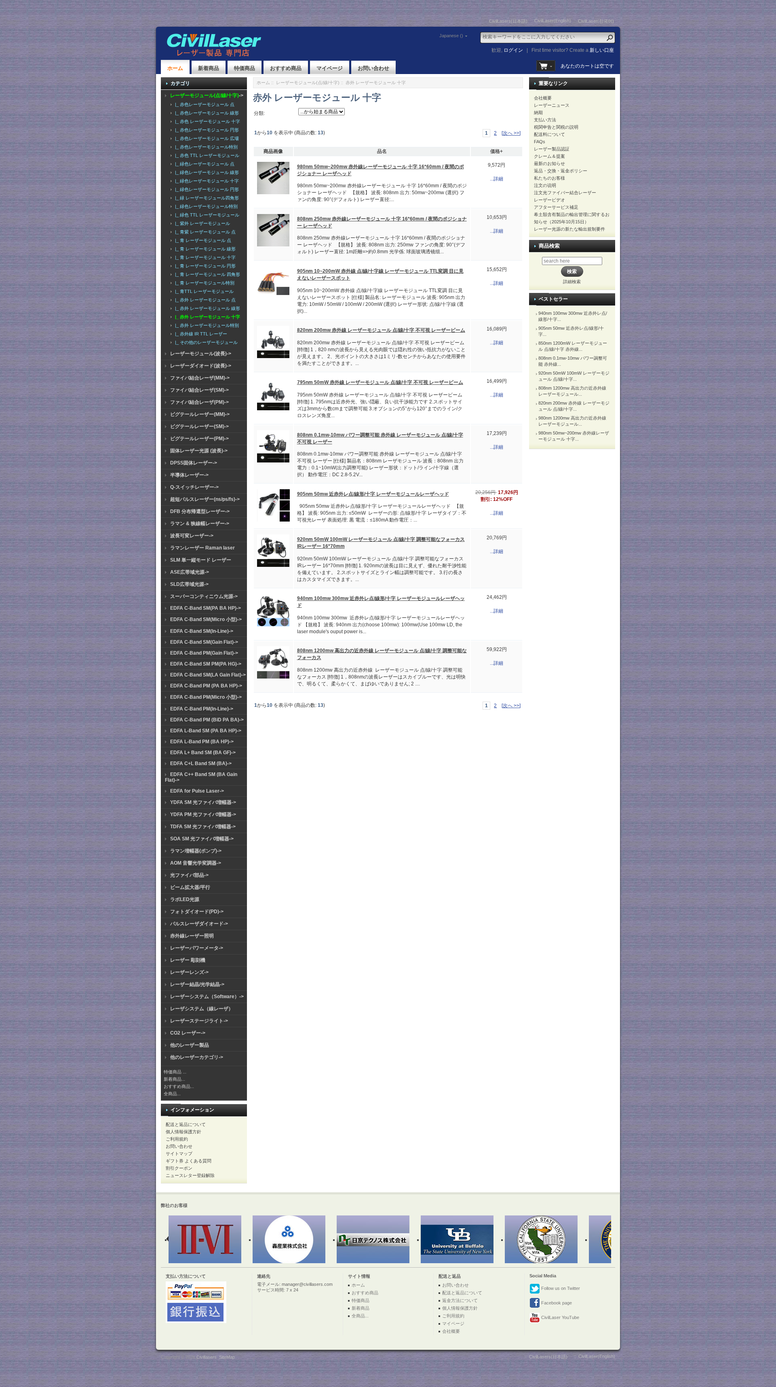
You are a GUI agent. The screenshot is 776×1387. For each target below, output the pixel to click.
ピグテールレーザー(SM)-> (199, 426)
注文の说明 (545, 185)
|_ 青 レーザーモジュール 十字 (204, 257)
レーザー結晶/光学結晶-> (197, 984)
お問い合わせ (373, 68)
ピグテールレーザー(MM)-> (200, 414)
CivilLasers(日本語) (508, 21)
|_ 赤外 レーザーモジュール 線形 (206, 308)
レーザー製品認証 (551, 148)
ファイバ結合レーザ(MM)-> (200, 378)
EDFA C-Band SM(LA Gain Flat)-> (208, 675)
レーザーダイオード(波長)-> (200, 366)
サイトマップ (179, 1153)
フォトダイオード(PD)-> (197, 911)
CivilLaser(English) (552, 20)
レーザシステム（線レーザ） (201, 1009)
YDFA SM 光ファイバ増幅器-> (203, 802)
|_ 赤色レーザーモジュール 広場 (206, 138)
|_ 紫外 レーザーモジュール (201, 223)
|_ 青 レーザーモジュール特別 (203, 282)
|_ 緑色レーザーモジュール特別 (205, 206)
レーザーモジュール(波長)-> (200, 353)
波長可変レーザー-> (191, 536)
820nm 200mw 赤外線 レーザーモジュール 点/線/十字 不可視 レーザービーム (381, 330)
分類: (259, 113)
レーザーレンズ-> (189, 972)
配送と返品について (186, 1124)
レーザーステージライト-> (199, 1021)
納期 (538, 112)
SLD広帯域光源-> (189, 584)
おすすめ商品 (286, 68)
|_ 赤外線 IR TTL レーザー (200, 333)
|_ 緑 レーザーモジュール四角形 (206, 197)
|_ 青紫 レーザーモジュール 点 (204, 231)
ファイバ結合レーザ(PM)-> (199, 402)
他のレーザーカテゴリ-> (196, 1057)
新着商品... (174, 1079)
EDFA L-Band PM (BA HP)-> (202, 741)
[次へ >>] (511, 133)
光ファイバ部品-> (189, 875)
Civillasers (206, 1357)
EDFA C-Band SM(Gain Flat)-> (204, 642)
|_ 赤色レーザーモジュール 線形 (206, 112)
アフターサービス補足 (556, 207)
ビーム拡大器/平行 (190, 887)
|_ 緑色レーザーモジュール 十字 (206, 180)
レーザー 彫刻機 (187, 960)
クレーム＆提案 (549, 156)
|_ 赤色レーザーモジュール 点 (203, 104)
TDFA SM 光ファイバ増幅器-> (203, 826)
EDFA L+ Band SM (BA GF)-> (203, 752)
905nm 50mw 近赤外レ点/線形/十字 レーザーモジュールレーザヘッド (373, 494)
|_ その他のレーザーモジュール (205, 342)
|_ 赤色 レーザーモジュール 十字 (206, 121)
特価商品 (244, 68)
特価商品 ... (175, 1071)
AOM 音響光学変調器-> (195, 863)
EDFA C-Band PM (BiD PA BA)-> (207, 720)
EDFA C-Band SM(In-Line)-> (201, 631)
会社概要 (543, 97)
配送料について (549, 134)
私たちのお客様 (549, 178)
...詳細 (496, 178)
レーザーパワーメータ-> (196, 948)
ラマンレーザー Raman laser (202, 548)
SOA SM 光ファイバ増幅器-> (202, 839)
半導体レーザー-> (189, 475)
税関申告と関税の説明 (556, 127)
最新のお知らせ (549, 163)
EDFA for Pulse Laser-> (197, 791)
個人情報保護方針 (183, 1131)
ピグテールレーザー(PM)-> (199, 438)
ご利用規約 (177, 1139)
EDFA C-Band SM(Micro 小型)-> (206, 619)
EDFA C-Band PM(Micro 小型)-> (206, 697)
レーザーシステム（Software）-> (207, 996)
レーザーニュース (551, 105)
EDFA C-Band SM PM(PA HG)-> (205, 664)
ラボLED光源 (184, 899)
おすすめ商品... (179, 1086)
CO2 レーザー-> (187, 1033)
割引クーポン (179, 1168)
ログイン (513, 50)
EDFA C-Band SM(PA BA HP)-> (205, 608)
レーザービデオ (549, 199)
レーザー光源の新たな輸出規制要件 (569, 229)
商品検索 (549, 246)
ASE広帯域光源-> (189, 572)
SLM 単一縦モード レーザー (200, 560)
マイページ (329, 68)
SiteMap (227, 1357)
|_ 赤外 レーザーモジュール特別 (206, 325)
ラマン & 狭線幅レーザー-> (199, 523)
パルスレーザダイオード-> (199, 924)
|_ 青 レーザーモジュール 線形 (204, 248)
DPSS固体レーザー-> (193, 463)
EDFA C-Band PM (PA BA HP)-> (206, 686)
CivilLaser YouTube (559, 1317)
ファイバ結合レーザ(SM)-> (199, 390)
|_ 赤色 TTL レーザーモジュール (206, 155)
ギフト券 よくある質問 (188, 1160)
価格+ (496, 151)
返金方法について (460, 1300)
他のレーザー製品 (189, 1045)
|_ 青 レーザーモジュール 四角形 (206, 274)
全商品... (172, 1093)
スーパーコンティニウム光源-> (204, 596)
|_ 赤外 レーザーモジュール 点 (204, 299)
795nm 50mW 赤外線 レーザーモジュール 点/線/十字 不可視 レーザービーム (380, 382)
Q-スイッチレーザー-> (194, 487)
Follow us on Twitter (560, 1288)
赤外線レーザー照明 (192, 936)
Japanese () (451, 35)
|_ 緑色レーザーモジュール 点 (203, 163)
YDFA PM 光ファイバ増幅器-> (203, 814)
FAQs (539, 141)
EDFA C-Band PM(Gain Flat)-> (204, 653)
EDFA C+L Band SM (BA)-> (201, 763)
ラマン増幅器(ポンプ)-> (195, 851)
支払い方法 (545, 119)
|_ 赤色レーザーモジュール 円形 (206, 129)
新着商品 (208, 68)
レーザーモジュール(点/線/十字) (308, 82)
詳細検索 (572, 281)
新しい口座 (602, 50)
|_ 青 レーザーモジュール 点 (202, 240)
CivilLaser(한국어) (596, 21)
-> (206, 95)
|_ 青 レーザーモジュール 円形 (204, 265)
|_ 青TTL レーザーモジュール (203, 291)
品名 (382, 151)
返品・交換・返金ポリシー (560, 170)
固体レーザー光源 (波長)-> (199, 451)
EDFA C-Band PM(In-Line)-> (201, 709)
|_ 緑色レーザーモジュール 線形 (206, 172)
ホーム (175, 68)
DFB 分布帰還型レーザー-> (200, 511)
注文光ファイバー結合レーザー (565, 192)
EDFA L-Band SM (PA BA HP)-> (205, 731)
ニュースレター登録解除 (190, 1175)
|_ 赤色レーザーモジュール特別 (205, 146)
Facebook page (556, 1302)
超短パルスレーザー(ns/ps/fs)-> (205, 499)
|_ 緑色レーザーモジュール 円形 (206, 189)
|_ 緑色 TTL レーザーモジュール (206, 214)
